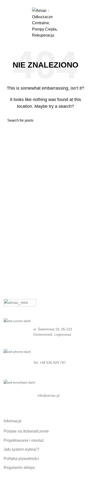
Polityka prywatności (21, 459)
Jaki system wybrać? (21, 449)
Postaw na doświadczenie (26, 431)
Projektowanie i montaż (24, 440)
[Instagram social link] (45, 3)
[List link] (45, 362)
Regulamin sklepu (19, 467)
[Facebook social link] (40, 3)
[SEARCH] (81, 120)
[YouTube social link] (51, 3)
